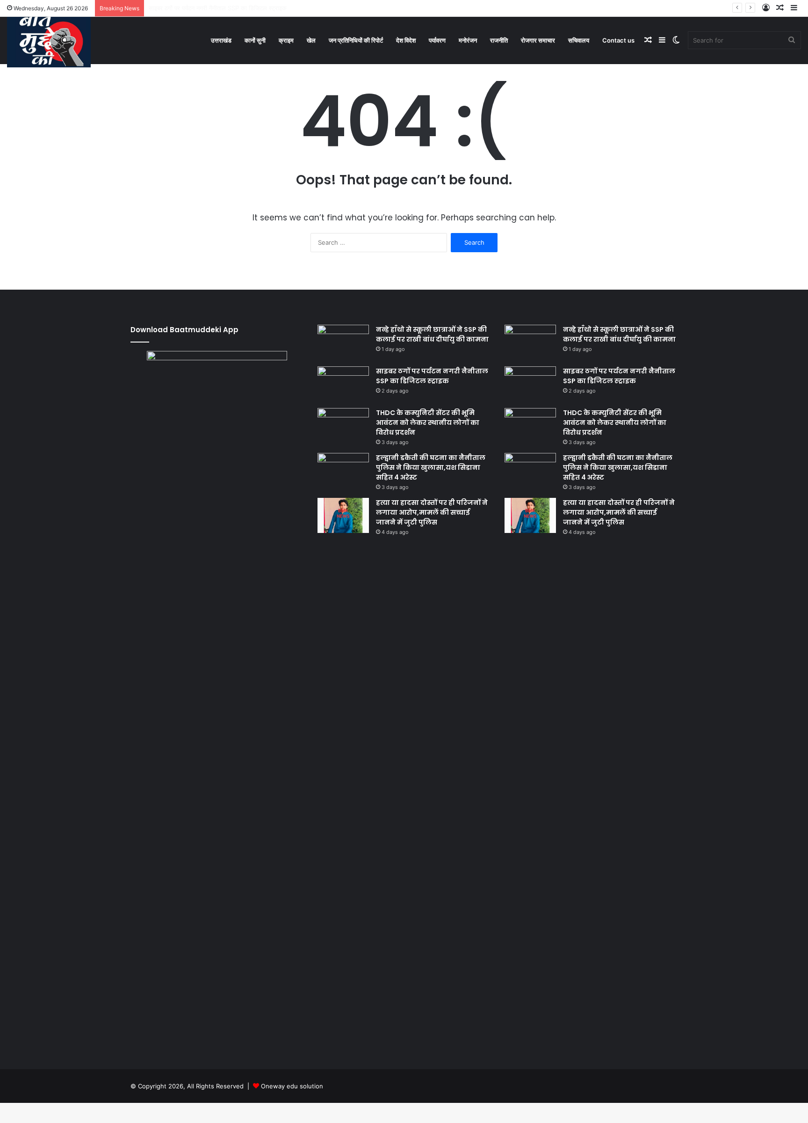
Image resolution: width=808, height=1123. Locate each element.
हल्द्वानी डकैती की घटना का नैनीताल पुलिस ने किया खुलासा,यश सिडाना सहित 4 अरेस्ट (430, 467)
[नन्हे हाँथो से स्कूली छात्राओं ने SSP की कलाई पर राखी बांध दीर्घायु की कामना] (343, 342)
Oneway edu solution (292, 1086)
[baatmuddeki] (49, 39)
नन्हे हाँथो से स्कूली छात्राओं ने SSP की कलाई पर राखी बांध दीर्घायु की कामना (432, 334)
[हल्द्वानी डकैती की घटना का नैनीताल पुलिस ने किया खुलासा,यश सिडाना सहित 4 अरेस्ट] (343, 470)
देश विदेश (406, 40)
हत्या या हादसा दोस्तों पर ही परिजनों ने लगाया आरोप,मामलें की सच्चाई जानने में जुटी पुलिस (432, 512)
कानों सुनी (255, 40)
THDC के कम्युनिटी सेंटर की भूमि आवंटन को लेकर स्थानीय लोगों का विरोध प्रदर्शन (427, 422)
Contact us (618, 40)
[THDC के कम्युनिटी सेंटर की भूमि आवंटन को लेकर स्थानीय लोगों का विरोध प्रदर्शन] (343, 425)
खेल (311, 40)
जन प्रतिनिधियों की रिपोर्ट (356, 40)
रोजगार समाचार (538, 40)
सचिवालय (578, 40)
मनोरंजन (468, 40)
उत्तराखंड (221, 40)
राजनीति (499, 40)
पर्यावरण (437, 40)
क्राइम (286, 40)
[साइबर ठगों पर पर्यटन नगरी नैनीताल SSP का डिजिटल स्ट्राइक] (343, 383)
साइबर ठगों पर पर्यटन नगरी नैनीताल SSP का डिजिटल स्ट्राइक (432, 376)
